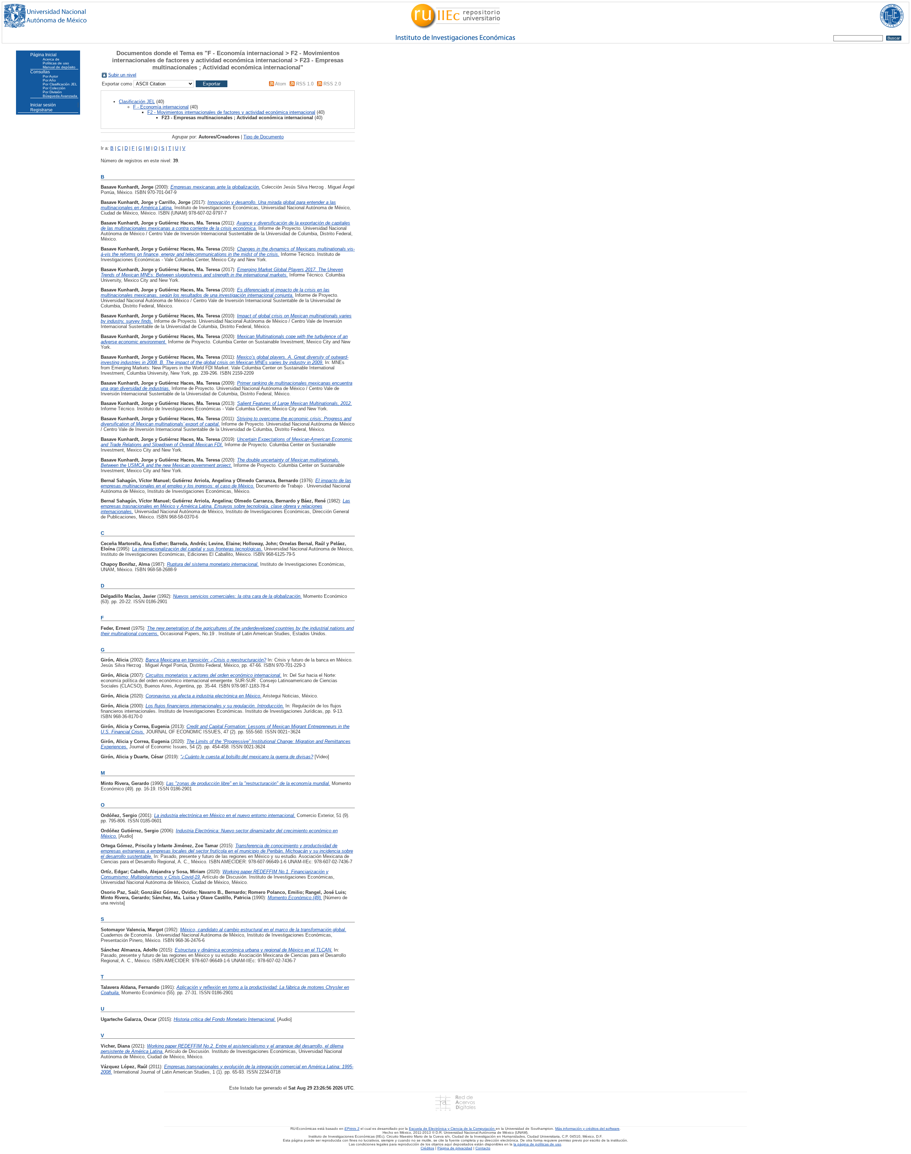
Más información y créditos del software (587, 1129)
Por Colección (54, 88)
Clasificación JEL (137, 101)
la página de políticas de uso (537, 1144)
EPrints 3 (351, 1129)
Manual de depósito (59, 67)
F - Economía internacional (161, 107)
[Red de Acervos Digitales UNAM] (455, 1103)
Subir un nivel (122, 75)
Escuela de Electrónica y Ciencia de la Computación (452, 1129)
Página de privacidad (454, 1148)
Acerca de (51, 59)
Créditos (427, 1148)
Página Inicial (43, 54)
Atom (280, 83)
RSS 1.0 (305, 83)
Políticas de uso (56, 63)
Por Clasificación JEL (60, 84)
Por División (52, 92)
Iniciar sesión (43, 104)
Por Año (49, 80)
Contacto (482, 1148)
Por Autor (50, 76)
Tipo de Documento (263, 136)
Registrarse (41, 109)
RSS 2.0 (332, 83)
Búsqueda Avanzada (60, 96)
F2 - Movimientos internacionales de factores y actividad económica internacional (231, 112)
